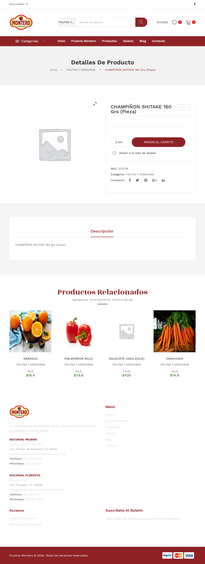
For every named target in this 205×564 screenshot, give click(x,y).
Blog (108, 439)
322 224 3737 (32, 494)
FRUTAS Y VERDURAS (81, 69)
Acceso (162, 22)
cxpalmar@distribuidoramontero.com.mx (37, 453)
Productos (113, 427)
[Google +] (154, 180)
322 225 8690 (32, 458)
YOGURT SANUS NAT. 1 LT (180, 108)
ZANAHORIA (174, 358)
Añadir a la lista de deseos (137, 153)
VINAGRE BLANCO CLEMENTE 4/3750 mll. (187, 108)
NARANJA (30, 358)
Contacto (112, 445)
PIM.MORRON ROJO (78, 358)
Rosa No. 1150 (18, 480)
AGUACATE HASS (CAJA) (126, 358)
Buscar (141, 22)
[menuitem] (61, 41)
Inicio (53, 69)
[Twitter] (137, 180)
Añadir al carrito (158, 142)
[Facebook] (195, 4)
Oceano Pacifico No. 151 (25, 444)
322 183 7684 (34, 499)
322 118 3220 (34, 463)
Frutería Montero (117, 420)
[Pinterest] (145, 180)
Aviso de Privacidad (22, 518)
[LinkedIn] (163, 180)
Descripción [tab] (102, 231)
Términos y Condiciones (25, 524)
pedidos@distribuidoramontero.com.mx (36, 489)
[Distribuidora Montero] (21, 22)
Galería (110, 433)
